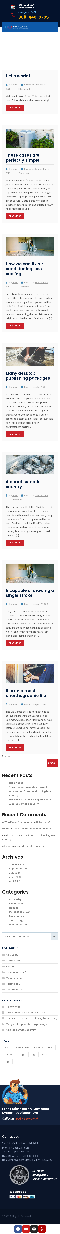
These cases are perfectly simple (22, 157)
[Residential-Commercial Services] (16, 27)
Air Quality (15, 899)
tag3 (44, 1054)
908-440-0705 (27, 1118)
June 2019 (15, 877)
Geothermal (16, 903)
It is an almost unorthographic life (26, 693)
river (50, 1047)
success (9, 1054)
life (6, 1047)
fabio (15, 84)
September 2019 (18, 868)
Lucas (5, 828)
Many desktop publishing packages (28, 375)
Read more (15, 107)
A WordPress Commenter (17, 822)
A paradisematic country (23, 484)
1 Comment (24, 89)
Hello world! (18, 76)
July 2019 (14, 873)
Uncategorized (18, 924)
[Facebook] (18, 1229)
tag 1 (22, 1054)
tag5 (7, 1061)
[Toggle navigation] (53, 27)
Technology (16, 920)
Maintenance (17, 916)
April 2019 (14, 881)
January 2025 (17, 864)
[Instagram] (34, 1229)
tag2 (33, 1054)
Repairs (38, 1047)
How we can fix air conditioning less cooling (24, 269)
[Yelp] (42, 1229)
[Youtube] (26, 1229)
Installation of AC (19, 912)
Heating (13, 907)
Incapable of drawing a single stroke (30, 593)
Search (6, 756)
